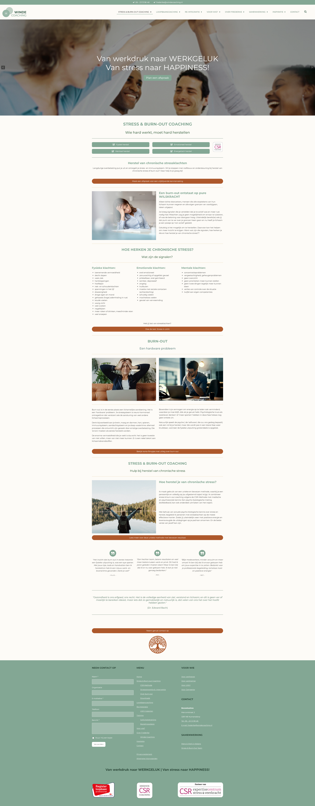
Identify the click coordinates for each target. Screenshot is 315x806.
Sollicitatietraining (148, 720)
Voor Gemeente (188, 689)
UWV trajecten (146, 711)
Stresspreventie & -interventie (153, 689)
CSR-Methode (146, 685)
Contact (140, 746)
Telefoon (95, 709)
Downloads (145, 698)
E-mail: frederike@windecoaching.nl (196, 725)
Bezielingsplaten (147, 724)
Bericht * (95, 720)
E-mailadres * (97, 698)
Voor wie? (141, 728)
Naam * (95, 677)
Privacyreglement (144, 754)
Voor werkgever (188, 677)
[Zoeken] (305, 12)
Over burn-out (146, 694)
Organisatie (97, 687)
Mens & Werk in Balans (191, 744)
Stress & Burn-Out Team (191, 748)
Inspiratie (140, 741)
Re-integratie (142, 707)
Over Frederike (143, 733)
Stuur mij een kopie (103, 738)
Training (140, 715)
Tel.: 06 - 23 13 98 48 (190, 721)
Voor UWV (185, 685)
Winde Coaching (147, 737)
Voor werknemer (188, 681)
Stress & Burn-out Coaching (149, 681)
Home (139, 677)
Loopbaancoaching (145, 702)
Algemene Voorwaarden (147, 758)
